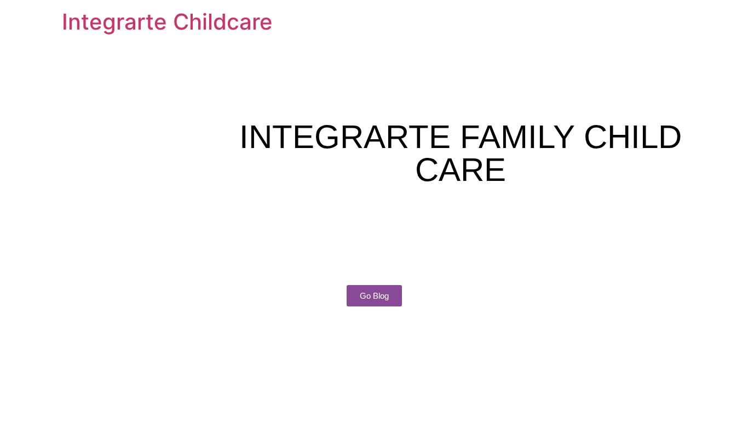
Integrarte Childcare (167, 21)
